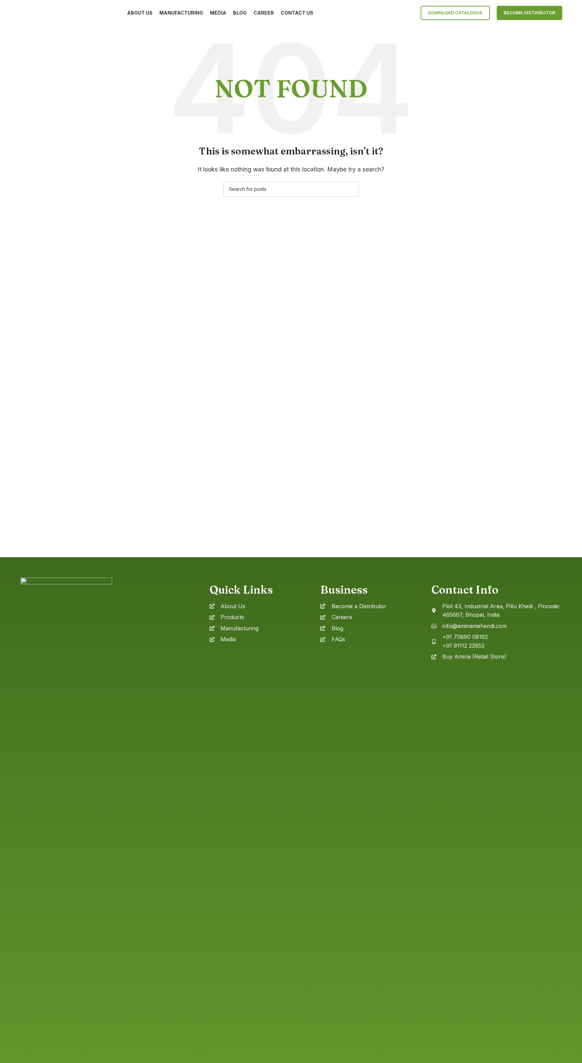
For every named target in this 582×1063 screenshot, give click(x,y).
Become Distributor (529, 12)
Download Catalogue (455, 12)
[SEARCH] (351, 189)
